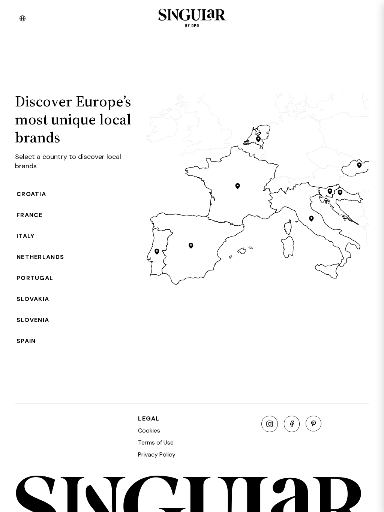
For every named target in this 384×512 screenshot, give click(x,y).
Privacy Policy (157, 454)
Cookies (149, 430)
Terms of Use (156, 442)
